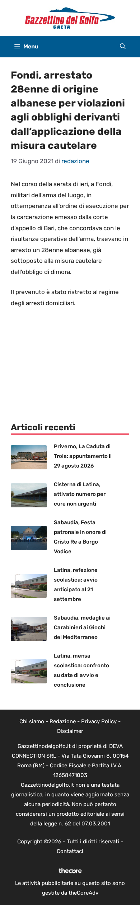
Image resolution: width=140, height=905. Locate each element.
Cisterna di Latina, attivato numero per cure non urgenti (80, 494)
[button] (123, 46)
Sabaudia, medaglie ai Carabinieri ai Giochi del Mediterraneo (82, 627)
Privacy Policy (99, 721)
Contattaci (70, 851)
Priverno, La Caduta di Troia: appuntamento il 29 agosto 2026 (83, 456)
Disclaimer (70, 731)
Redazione (63, 721)
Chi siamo (31, 721)
